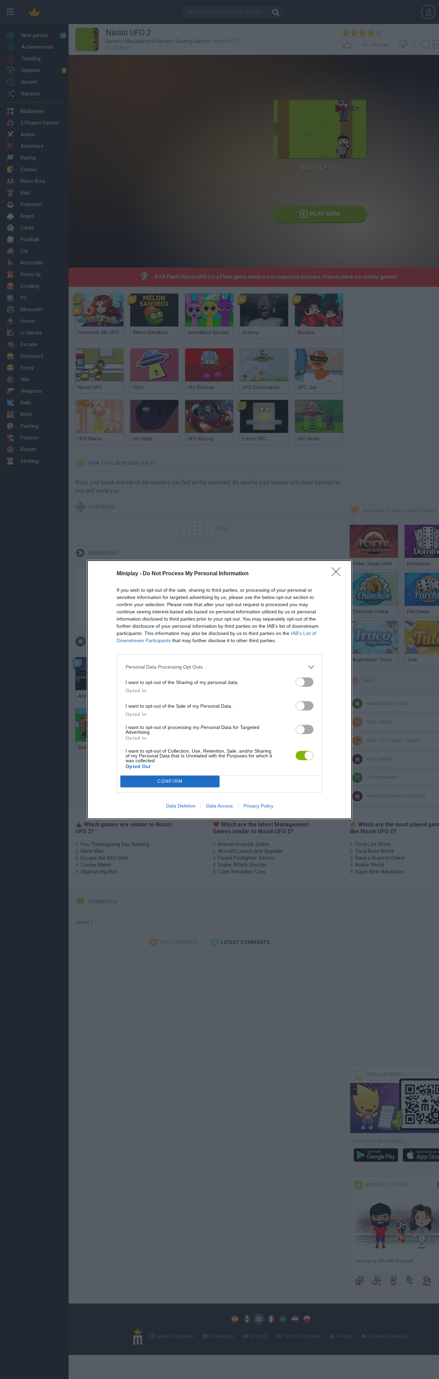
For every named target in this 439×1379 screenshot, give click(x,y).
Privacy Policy (258, 806)
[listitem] (219, 667)
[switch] (304, 682)
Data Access (219, 806)
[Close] (338, 573)
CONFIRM (170, 781)
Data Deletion (180, 806)
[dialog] (219, 690)
